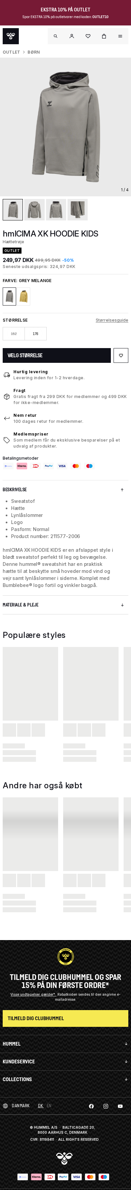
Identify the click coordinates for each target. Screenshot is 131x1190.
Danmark (21, 1105)
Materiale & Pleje (21, 604)
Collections (17, 1079)
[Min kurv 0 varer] (104, 36)
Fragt (19, 390)
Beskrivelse (15, 489)
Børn (34, 52)
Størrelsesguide (112, 320)
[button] (72, 36)
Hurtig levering (30, 371)
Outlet (11, 52)
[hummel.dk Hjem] (11, 36)
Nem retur (25, 415)
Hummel (11, 1044)
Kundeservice (19, 1061)
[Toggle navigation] (56, 36)
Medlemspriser (31, 434)
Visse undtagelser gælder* (33, 994)
